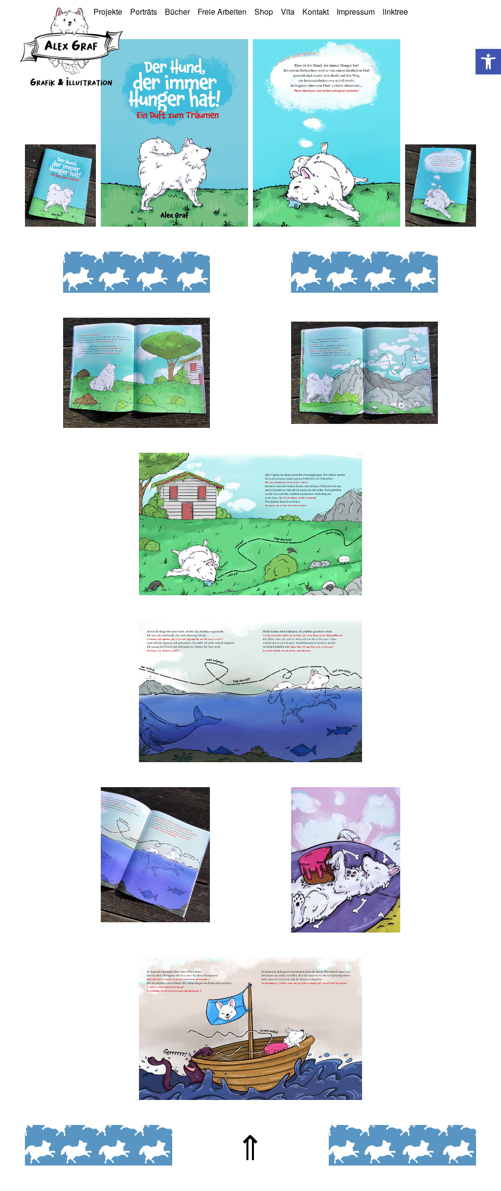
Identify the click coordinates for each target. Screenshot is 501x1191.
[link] (488, 61)
